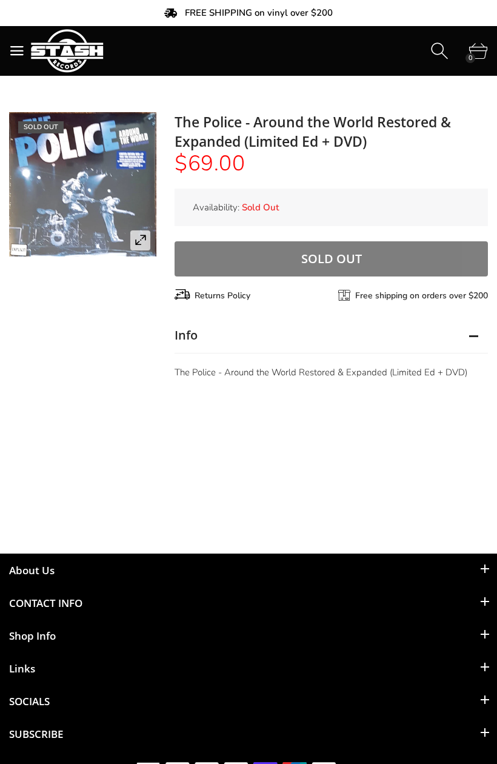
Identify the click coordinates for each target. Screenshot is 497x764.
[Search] (440, 51)
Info (186, 335)
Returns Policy (222, 295)
